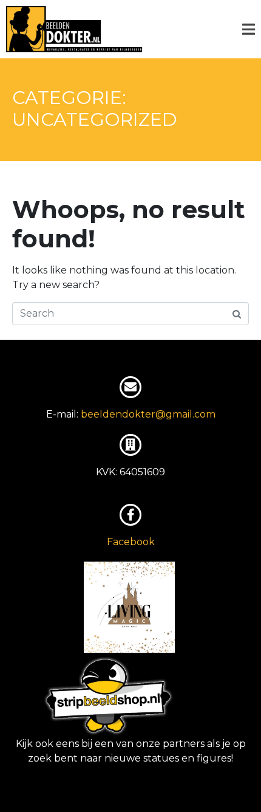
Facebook (131, 542)
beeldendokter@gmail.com (148, 414)
